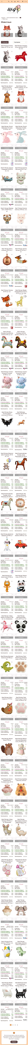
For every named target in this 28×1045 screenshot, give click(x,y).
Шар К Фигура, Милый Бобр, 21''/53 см (7, 739)
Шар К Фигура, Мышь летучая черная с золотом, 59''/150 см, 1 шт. (7, 414)
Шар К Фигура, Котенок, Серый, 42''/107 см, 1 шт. (7, 46)
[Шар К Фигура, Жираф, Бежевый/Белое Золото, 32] (21, 301)
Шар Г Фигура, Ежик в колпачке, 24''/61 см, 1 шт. (7, 250)
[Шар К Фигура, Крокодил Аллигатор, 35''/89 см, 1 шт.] (7, 667)
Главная (3, 17)
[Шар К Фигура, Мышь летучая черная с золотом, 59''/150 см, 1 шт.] (7, 423)
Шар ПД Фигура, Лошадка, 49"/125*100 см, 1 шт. (21, 414)
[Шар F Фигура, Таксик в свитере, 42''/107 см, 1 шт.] (21, 259)
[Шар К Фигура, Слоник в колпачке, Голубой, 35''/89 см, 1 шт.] (21, 382)
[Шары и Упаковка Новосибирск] (14, 9)
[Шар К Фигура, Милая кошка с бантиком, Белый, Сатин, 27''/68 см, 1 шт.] (7, 993)
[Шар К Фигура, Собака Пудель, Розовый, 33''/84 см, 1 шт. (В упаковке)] (7, 626)
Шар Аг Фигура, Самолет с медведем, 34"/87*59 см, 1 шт (7, 169)
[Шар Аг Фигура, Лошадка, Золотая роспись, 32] (21, 342)
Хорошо (14, 1041)
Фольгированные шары (12, 17)
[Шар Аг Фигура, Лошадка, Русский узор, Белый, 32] (7, 342)
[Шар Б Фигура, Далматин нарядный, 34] (7, 544)
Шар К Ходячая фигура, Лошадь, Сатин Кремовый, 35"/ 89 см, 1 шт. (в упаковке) (7, 495)
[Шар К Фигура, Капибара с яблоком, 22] (21, 789)
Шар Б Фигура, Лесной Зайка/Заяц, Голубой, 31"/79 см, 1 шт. (21, 128)
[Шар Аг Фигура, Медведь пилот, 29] (7, 219)
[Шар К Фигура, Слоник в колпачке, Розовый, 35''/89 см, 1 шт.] (7, 382)
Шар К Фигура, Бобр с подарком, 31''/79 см (7, 698)
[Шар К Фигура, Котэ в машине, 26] (21, 544)
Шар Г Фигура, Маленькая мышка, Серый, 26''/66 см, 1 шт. (21, 902)
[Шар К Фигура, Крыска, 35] (21, 870)
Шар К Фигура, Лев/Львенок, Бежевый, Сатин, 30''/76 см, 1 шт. (21, 495)
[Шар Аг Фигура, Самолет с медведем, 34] (7, 178)
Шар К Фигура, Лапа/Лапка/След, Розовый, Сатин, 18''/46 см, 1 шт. (21, 699)
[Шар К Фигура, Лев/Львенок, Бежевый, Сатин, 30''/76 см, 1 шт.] (21, 504)
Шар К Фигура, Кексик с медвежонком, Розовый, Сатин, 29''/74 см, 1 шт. (7, 780)
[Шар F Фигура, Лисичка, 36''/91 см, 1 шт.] (7, 301)
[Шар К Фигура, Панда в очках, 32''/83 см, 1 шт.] (21, 586)
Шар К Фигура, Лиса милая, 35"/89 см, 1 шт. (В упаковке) (21, 87)
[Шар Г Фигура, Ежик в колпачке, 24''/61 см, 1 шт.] (7, 259)
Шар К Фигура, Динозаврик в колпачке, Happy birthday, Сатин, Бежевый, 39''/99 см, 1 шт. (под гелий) (21, 821)
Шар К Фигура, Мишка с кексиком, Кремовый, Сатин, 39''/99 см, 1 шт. (21, 740)
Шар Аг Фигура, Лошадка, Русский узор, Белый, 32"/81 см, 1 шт (7, 333)
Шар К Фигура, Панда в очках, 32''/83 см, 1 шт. (21, 576)
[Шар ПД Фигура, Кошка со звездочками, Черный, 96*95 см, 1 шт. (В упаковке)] (21, 993)
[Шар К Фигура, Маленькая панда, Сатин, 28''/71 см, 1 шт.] (21, 626)
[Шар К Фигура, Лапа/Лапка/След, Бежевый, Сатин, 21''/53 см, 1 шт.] (21, 667)
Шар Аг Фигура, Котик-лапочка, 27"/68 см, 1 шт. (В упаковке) (7, 943)
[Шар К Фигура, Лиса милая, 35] (21, 96)
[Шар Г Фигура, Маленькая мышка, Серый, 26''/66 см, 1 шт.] (21, 910)
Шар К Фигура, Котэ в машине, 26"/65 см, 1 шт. (21, 534)
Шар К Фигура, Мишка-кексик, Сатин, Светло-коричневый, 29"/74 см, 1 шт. (7, 902)
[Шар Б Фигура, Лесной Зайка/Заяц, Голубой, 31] (21, 137)
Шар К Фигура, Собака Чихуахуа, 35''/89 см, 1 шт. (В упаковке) (7, 821)
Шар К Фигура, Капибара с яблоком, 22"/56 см (21, 779)
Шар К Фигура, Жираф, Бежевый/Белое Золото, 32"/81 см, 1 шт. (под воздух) (21, 292)
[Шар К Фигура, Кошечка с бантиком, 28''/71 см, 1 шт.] (21, 178)
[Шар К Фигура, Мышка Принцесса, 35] (7, 870)
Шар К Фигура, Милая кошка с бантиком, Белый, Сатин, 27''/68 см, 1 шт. (7, 984)
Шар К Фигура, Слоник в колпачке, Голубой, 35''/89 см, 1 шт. (21, 373)
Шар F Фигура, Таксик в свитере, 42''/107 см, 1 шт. (21, 250)
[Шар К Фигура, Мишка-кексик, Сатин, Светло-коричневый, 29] (7, 910)
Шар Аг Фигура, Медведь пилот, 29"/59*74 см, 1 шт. (7, 210)
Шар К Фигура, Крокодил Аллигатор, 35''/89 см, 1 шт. (7, 658)
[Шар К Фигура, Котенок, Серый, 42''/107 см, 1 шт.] (7, 56)
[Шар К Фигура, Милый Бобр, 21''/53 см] (7, 749)
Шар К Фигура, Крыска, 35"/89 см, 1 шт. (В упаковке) (21, 861)
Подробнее (16, 1038)
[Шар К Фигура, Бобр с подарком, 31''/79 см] (7, 708)
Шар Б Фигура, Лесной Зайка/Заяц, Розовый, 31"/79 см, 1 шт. (7, 128)
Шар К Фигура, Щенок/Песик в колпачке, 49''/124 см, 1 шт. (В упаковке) (7, 87)
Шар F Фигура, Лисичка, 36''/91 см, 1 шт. (7, 291)
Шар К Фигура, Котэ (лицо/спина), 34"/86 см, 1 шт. (7, 577)
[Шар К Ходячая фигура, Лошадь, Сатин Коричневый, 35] (21, 464)
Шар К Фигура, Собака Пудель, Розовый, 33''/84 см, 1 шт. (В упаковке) (7, 617)
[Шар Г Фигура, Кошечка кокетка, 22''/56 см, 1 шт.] (21, 219)
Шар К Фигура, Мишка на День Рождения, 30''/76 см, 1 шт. (7, 455)
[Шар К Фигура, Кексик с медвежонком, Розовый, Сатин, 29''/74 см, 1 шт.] (7, 789)
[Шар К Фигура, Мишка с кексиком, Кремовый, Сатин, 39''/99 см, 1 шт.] (21, 749)
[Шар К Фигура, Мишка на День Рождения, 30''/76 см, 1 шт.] (7, 464)
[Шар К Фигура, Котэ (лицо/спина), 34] (7, 586)
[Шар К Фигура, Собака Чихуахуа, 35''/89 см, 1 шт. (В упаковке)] (7, 830)
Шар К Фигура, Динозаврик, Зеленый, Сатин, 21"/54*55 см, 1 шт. (21, 943)
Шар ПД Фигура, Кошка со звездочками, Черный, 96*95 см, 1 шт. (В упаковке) (21, 984)
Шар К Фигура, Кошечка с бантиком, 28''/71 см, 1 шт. (21, 169)
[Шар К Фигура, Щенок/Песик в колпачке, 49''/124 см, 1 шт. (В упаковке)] (7, 96)
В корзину (7, 67)
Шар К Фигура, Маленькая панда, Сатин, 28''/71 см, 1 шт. (21, 617)
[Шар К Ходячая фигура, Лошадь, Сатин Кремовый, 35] (7, 504)
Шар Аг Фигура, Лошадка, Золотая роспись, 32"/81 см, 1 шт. (21, 333)
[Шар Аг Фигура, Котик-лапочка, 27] (7, 952)
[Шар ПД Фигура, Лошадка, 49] (21, 423)
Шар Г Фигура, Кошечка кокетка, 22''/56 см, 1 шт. (21, 209)
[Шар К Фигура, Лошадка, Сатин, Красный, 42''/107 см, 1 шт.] (21, 56)
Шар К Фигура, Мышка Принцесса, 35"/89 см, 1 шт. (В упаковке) (7, 861)
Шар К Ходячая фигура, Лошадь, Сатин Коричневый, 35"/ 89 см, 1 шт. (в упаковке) (21, 455)
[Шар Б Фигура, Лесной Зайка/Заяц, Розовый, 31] (7, 137)
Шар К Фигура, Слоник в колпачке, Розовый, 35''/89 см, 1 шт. (7, 373)
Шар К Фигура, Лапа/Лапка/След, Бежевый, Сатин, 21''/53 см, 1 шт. (21, 658)
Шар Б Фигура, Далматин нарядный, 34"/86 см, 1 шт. (7, 535)
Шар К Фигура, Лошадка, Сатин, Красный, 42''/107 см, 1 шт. (21, 47)
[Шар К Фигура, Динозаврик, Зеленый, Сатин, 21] (21, 952)
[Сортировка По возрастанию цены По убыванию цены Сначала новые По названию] (20, 42)
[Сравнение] (14, 1)
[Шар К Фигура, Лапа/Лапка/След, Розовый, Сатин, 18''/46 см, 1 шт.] (21, 708)
